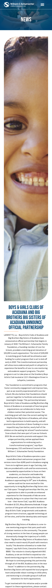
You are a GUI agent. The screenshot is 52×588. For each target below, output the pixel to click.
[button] (42, 4)
